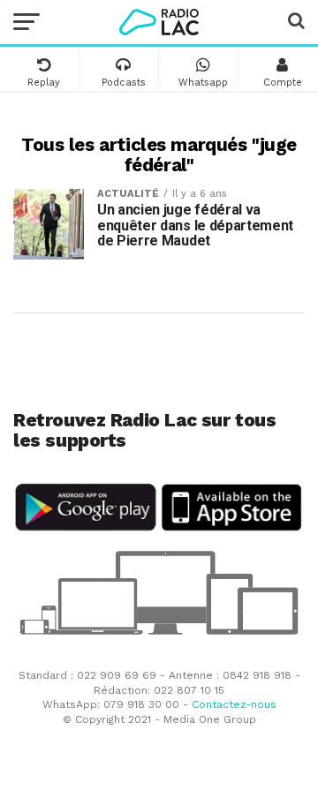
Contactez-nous (234, 704)
